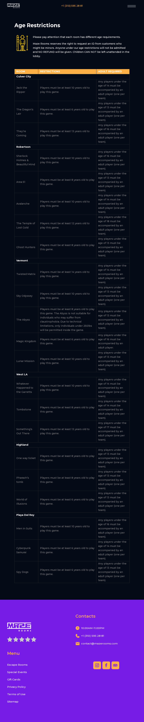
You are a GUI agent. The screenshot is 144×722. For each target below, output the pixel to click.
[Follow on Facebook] (106, 665)
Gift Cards (13, 679)
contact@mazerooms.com (99, 643)
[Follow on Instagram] (97, 665)
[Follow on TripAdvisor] (115, 665)
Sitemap (12, 701)
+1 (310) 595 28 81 (72, 5)
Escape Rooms (17, 664)
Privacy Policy (16, 686)
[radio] (9, 640)
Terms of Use (16, 694)
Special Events (17, 672)
